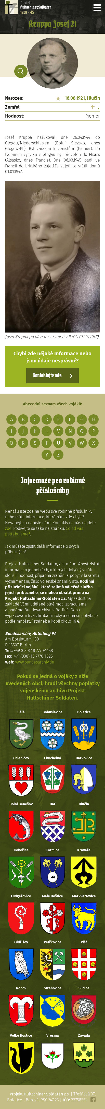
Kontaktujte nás (47, 375)
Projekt (35, 8)
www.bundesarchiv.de (34, 662)
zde (8, 528)
